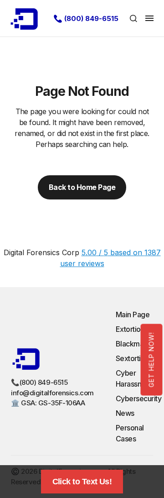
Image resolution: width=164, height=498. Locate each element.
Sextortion (132, 358)
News (125, 413)
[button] (133, 18)
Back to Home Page (82, 187)
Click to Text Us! (82, 481)
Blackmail (131, 343)
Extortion (130, 329)
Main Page (133, 314)
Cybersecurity (139, 398)
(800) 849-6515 (91, 18)
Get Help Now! (151, 359)
